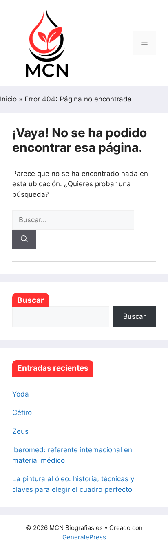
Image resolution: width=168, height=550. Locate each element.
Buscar (30, 300)
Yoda (20, 394)
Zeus (20, 431)
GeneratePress (84, 537)
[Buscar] (24, 239)
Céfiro (22, 412)
